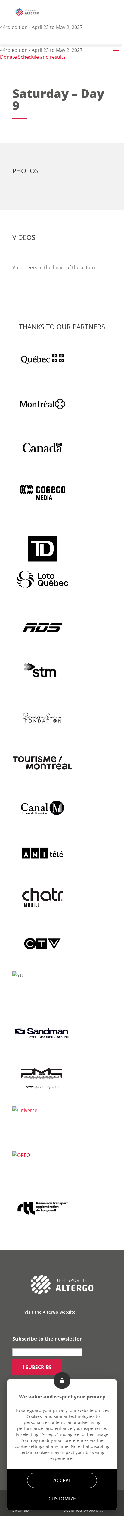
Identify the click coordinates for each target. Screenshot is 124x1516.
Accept (62, 1480)
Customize (62, 1498)
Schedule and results (42, 57)
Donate (8, 57)
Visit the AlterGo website (50, 1312)
